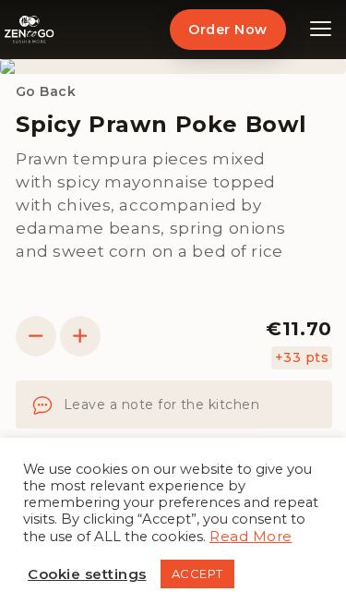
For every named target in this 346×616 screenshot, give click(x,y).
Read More (250, 536)
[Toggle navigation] (321, 29)
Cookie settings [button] (87, 574)
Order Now (227, 29)
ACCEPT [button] (197, 573)
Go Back (46, 91)
